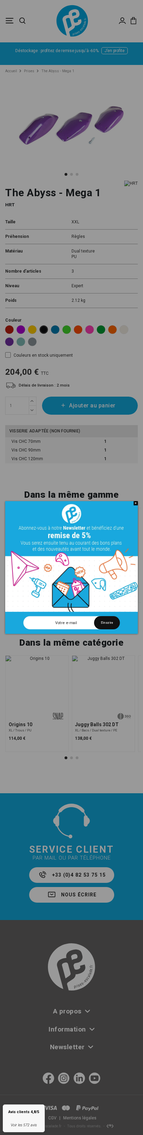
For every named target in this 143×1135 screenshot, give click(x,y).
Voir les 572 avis (24, 1125)
